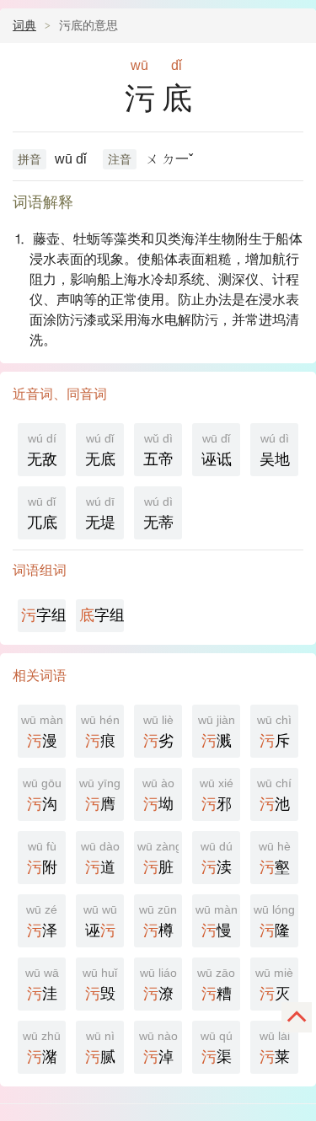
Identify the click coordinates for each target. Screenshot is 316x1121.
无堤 (100, 513)
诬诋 (216, 450)
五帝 (158, 450)
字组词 (43, 615)
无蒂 (158, 513)
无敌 (42, 450)
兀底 (42, 513)
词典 (24, 25)
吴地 (275, 450)
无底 (100, 450)
